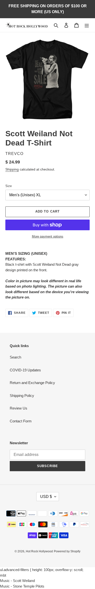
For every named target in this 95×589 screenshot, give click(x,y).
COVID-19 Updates (25, 370)
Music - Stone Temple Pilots (22, 586)
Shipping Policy (22, 395)
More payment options (47, 236)
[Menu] (87, 25)
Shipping (12, 169)
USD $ (46, 497)
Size (8, 186)
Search (15, 357)
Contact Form (21, 421)
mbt (3, 575)
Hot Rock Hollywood (39, 551)
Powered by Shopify (67, 551)
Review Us (18, 408)
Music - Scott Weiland (17, 581)
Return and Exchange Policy (32, 383)
